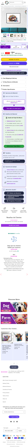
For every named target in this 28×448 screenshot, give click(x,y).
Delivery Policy (6, 383)
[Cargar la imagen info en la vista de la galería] (8, 35)
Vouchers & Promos (7, 389)
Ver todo (14, 367)
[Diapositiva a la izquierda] (1, 35)
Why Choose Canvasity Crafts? (10, 380)
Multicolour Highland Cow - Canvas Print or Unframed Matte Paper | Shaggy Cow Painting (6, 347)
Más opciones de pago (14, 66)
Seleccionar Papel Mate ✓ (14, 146)
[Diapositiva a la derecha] (26, 35)
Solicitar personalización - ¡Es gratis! (14, 73)
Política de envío (19, 444)
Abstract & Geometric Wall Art (9, 6)
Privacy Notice (6, 392)
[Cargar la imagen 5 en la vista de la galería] (22, 35)
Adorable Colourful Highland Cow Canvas (18, 345)
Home (2, 6)
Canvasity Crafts (13, 440)
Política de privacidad (21, 442)
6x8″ (16, 47)
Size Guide (24, 44)
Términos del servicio (11, 444)
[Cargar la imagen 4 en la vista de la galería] (18, 35)
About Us (5, 398)
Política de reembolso (11, 442)
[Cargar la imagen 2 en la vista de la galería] (11, 35)
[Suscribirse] (23, 412)
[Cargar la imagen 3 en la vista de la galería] (15, 35)
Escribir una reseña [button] (14, 225)
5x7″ (5, 47)
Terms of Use (6, 395)
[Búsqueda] (22, 2)
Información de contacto (14, 446)
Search (4, 401)
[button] (2, 2)
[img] (14, 249)
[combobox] (16, 2)
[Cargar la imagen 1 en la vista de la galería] (4, 35)
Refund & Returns (7, 386)
